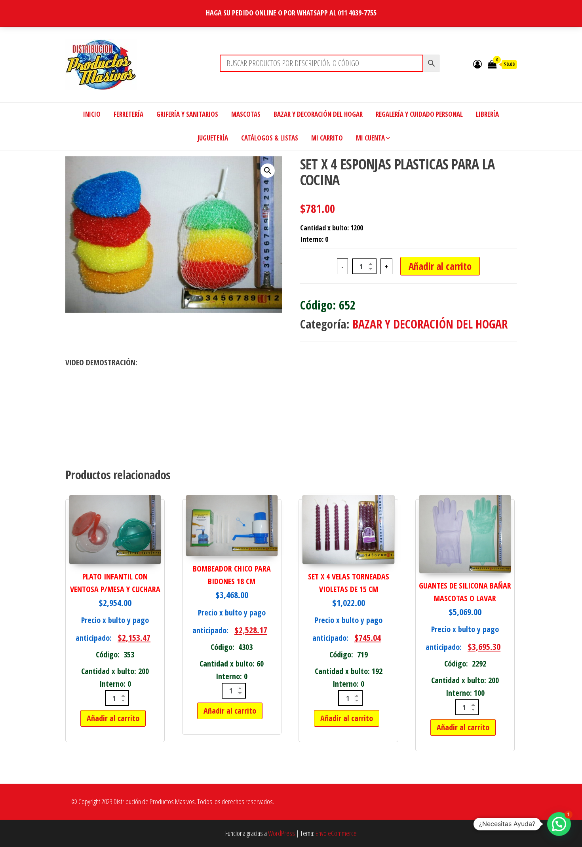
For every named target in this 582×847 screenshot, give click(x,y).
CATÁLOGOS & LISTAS (269, 137)
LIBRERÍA (487, 114)
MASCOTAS (246, 114)
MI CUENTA (370, 137)
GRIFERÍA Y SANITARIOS (187, 114)
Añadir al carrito (440, 266)
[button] (268, 170)
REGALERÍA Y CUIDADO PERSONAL (419, 114)
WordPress (281, 833)
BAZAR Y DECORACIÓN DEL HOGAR (318, 114)
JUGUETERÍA (213, 137)
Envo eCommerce (336, 833)
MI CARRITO (327, 137)
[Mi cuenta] (477, 64)
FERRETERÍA (128, 114)
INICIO (92, 114)
